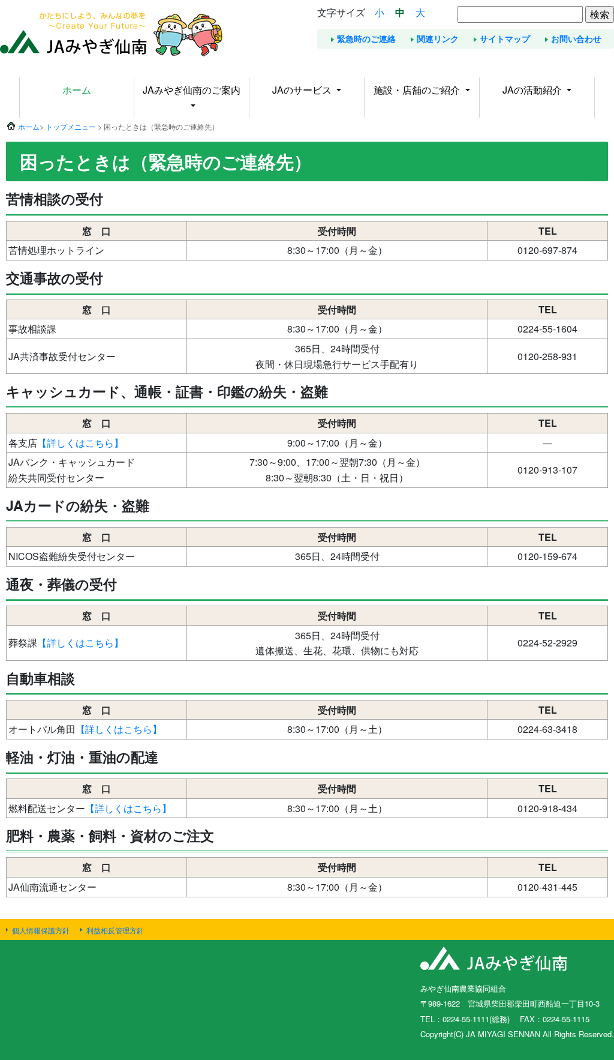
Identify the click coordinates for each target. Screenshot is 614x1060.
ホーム (76, 90)
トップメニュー (71, 126)
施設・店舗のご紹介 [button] (418, 90)
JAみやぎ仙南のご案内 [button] (191, 90)
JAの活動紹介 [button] (533, 90)
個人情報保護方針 (41, 930)
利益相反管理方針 (115, 930)
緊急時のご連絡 (366, 38)
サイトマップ (505, 38)
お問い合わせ (576, 38)
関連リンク (438, 38)
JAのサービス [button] (303, 90)
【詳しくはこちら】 (80, 443)
